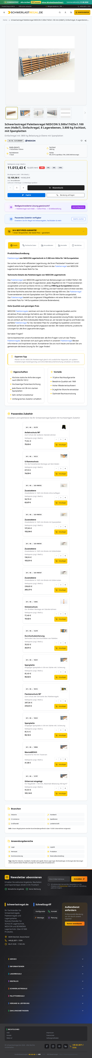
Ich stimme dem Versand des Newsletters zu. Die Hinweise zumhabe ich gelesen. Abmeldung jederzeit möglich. (68, 886)
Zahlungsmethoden (52, 1038)
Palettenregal (13, 258)
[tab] (46, 231)
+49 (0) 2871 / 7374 (85, 6)
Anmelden (78, 879)
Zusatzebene (30, 490)
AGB (8, 1033)
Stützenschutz (31, 607)
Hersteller (64, 245)
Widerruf (9, 1038)
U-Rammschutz (31, 461)
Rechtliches (78, 245)
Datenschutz (64, 886)
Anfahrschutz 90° (32, 432)
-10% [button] (42, 168)
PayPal (28, 195)
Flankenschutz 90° (33, 694)
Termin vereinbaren (74, 923)
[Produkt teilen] (85, 141)
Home (5, 20)
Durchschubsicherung (35, 636)
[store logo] (25, 12)
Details (15, 245)
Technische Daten (30, 245)
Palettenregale (22, 311)
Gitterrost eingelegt (33, 781)
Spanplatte (30, 665)
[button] (12, 113)
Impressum (50, 1033)
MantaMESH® (31, 752)
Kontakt (9, 1035)
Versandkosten (48, 245)
